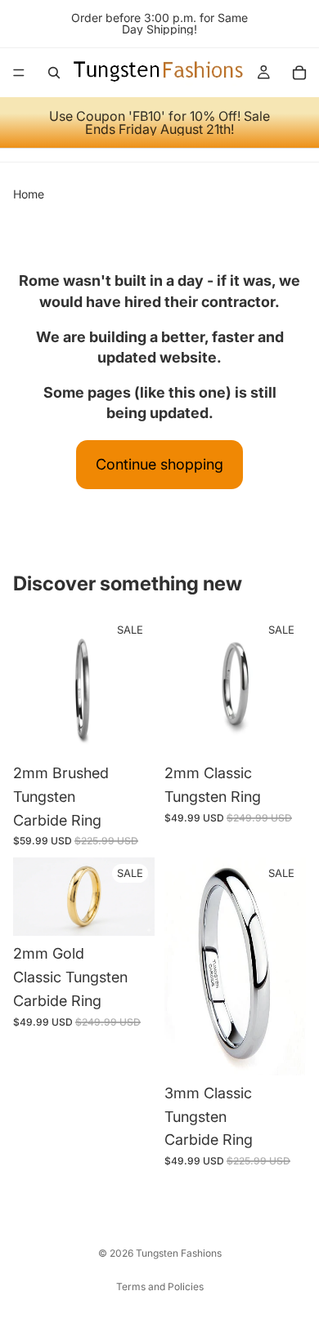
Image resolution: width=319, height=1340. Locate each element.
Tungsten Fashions (179, 1253)
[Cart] (299, 73)
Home (28, 194)
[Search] (54, 73)
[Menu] (19, 72)
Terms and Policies (160, 1286)
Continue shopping (159, 464)
